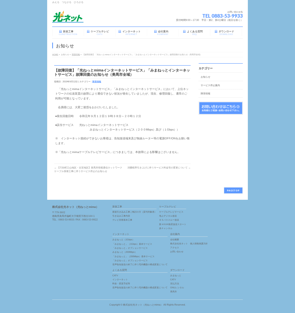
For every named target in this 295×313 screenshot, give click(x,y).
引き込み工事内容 (121, 216)
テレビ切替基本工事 (122, 220)
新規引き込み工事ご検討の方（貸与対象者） (134, 212)
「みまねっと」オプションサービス (130, 248)
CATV (115, 275)
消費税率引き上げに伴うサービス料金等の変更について (159, 167)
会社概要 (174, 239)
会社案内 (175, 234)
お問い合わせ (176, 251)
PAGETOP (233, 190)
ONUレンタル (177, 287)
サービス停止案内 (210, 85)
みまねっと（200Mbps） (124, 252)
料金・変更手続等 (121, 283)
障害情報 (96, 81)
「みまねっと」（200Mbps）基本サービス (133, 256)
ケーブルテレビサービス (171, 212)
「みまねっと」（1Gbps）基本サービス (132, 244)
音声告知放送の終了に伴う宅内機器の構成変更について (140, 264)
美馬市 (173, 291)
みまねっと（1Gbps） (123, 239)
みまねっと (175, 275)
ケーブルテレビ (167, 206)
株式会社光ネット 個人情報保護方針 (189, 243)
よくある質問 (119, 270)
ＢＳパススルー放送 (169, 220)
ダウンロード (177, 270)
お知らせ (205, 76)
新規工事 (117, 206)
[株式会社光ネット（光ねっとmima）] (67, 18)
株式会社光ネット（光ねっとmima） (143, 304)
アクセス (174, 247)
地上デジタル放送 (168, 216)
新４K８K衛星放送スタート (172, 224)
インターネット (120, 234)
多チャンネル (165, 228)
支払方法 (174, 283)
